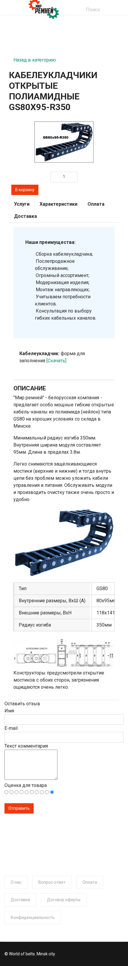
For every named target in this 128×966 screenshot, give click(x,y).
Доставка (20, 899)
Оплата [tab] (96, 204)
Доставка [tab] (25, 216)
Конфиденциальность (33, 917)
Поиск (93, 9)
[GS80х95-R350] (64, 142)
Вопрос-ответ (51, 882)
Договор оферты (63, 899)
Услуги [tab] (21, 204)
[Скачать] (56, 360)
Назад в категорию (34, 58)
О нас (16, 882)
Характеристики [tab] (58, 204)
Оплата (89, 882)
